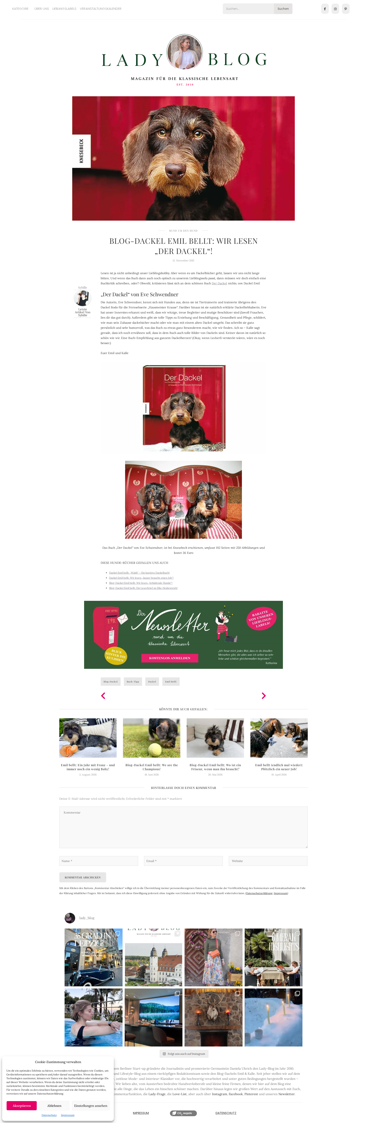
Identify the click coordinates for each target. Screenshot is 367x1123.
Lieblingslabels (64, 8)
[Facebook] (325, 9)
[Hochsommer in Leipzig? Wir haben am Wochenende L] (94, 958)
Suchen (283, 9)
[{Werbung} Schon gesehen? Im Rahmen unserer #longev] (154, 1017)
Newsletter (286, 1094)
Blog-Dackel (111, 681)
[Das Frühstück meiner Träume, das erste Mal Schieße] (214, 1017)
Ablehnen (54, 1106)
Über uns (41, 8)
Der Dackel (219, 283)
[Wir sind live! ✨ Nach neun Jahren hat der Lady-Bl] (154, 958)
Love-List (179, 1094)
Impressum (68, 1115)
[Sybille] (82, 297)
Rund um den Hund (183, 230)
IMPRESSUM (141, 1113)
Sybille (82, 287)
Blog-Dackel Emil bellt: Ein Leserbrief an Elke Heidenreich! (143, 588)
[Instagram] (335, 9)
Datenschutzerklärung (259, 893)
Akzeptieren (22, 1106)
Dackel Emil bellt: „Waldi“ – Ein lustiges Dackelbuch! (139, 572)
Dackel (152, 681)
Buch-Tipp (133, 681)
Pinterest (251, 1094)
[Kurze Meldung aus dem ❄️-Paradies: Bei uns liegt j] (274, 1017)
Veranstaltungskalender (100, 8)
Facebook (236, 1094)
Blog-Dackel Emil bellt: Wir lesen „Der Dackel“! (183, 245)
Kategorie (20, 8)
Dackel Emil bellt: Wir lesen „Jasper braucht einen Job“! (141, 577)
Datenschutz (49, 1115)
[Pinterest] (346, 9)
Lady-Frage (156, 1094)
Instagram (219, 1094)
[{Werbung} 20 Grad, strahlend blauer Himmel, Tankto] (94, 1017)
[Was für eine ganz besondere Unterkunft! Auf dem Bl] (214, 958)
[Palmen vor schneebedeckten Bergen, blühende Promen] (274, 958)
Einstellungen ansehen (90, 1106)
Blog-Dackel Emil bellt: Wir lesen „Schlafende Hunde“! (140, 582)
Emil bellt (171, 681)
